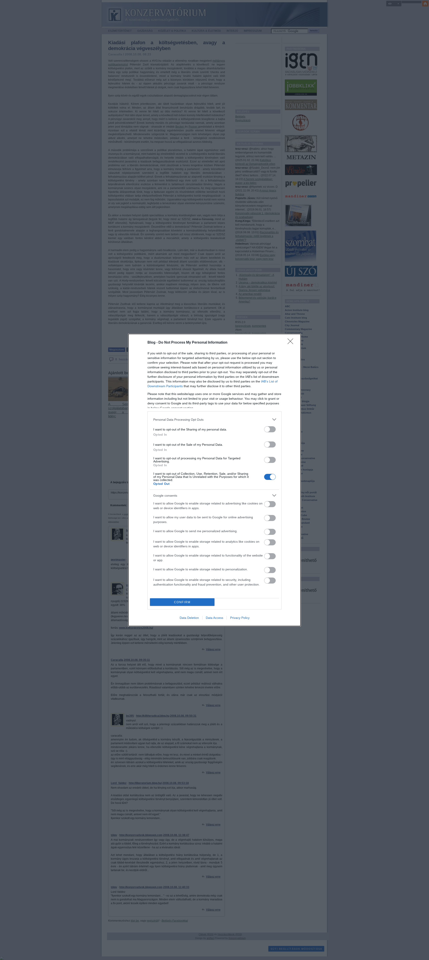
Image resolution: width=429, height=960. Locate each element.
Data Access (214, 618)
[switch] (270, 429)
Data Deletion (189, 618)
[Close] (292, 342)
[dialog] (214, 480)
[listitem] (214, 419)
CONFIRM (182, 602)
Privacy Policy (240, 618)
